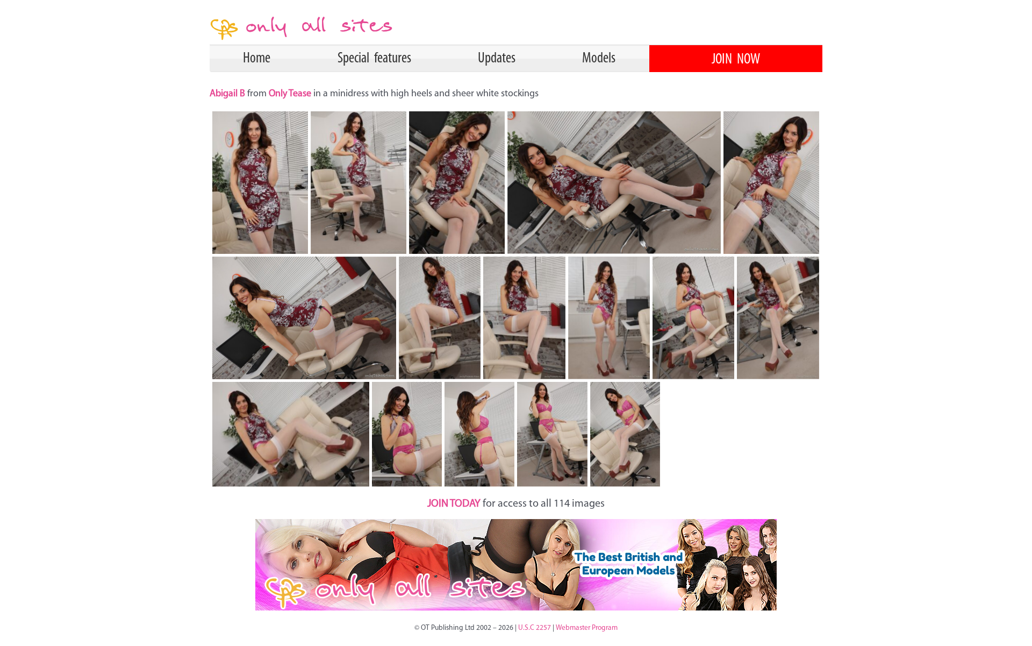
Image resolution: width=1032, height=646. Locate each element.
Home (256, 58)
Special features (374, 58)
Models (598, 58)
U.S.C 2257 (534, 627)
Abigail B (228, 94)
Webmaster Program (587, 627)
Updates (496, 58)
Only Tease (290, 94)
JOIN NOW (736, 59)
